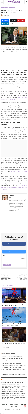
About (7, 404)
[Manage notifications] (25, 406)
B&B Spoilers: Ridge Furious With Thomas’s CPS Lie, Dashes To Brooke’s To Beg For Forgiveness (22, 278)
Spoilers (13, 7)
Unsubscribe (14, 406)
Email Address (6, 260)
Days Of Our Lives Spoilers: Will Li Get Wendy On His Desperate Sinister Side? (6, 277)
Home (3, 404)
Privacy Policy (23, 404)
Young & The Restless (5, 7)
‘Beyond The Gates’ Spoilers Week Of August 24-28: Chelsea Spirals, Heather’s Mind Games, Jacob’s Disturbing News (13, 358)
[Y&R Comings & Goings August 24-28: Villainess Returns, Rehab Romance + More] (14, 315)
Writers (11, 404)
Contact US (16, 404)
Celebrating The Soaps (8, 353)
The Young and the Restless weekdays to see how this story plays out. (14, 187)
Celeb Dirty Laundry (7, 379)
